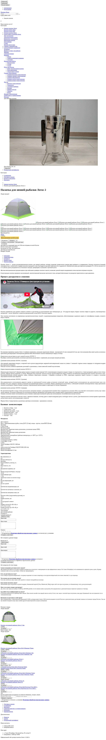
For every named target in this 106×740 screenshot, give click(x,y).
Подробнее (7, 168)
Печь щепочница (12, 70)
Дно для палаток (8, 36)
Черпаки (6, 52)
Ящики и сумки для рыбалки (12, 50)
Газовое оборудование (10, 73)
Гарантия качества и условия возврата (15, 708)
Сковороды (10, 85)
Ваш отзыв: (4, 521)
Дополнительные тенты (10, 37)
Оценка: (3, 530)
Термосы (9, 91)
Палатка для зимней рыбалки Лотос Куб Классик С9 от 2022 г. (18, 688)
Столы (9, 65)
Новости (6, 717)
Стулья (9, 64)
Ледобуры (7, 49)
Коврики (6, 55)
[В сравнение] (3, 227)
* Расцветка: (4, 240)
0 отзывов (4, 244)
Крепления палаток (9, 40)
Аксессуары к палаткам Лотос (12, 34)
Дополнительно (5, 714)
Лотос (2, 234)
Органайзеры (8, 42)
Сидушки (10, 59)
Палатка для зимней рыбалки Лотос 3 (11, 660)
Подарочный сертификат (11, 720)
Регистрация (7, 9)
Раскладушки (11, 62)
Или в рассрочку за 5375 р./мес (10, 237)
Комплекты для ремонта (11, 39)
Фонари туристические (10, 94)
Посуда (6, 82)
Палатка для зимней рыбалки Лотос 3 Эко (12, 625)
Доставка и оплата (9, 177)
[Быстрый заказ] (8, 651)
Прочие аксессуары (9, 45)
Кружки (9, 88)
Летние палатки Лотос (10, 33)
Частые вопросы (8, 261)
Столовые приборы (12, 86)
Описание (7, 255)
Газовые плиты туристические (16, 79)
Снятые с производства (10, 46)
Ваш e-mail (4, 547)
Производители (8, 711)
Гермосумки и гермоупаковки (12, 95)
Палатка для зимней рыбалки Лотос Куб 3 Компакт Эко (16, 654)
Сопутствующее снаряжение (12, 47)
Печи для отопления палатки (15, 68)
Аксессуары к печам (13, 71)
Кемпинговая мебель (10, 61)
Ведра (9, 92)
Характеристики (8, 257)
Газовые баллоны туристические (16, 74)
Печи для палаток (9, 67)
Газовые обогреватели (13, 77)
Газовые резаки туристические (16, 80)
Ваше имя (3, 544)
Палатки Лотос (5, 12)
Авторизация (7, 8)
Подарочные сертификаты (11, 170)
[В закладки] (1, 227)
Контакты (7, 180)
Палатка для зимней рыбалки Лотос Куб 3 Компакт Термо (17, 674)
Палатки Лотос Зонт (9, 30)
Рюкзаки (6, 97)
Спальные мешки (9, 53)
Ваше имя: (4, 518)
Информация (4, 701)
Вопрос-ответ (8, 260)
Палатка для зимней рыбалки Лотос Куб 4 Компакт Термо (17, 648)
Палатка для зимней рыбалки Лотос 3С (12, 682)
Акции (6, 718)
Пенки (9, 56)
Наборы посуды (11, 89)
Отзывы (7, 258)
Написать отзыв (5, 516)
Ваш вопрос (4, 550)
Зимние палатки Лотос (10, 28)
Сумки (6, 43)
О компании (7, 175)
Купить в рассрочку (9, 178)
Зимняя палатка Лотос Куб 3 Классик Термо (13, 668)
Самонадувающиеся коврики (15, 58)
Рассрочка (7, 710)
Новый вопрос (4, 542)
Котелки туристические (14, 83)
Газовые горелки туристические (16, 76)
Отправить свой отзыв (7, 535)
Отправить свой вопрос (7, 562)
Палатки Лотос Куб (9, 31)
